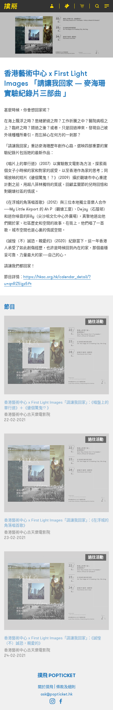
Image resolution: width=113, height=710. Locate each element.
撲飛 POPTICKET (57, 675)
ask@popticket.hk (56, 694)
